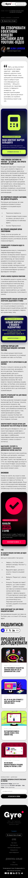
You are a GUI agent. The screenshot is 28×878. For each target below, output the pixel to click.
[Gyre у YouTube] (6, 873)
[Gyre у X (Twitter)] (19, 873)
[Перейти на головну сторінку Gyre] (14, 815)
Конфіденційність (20, 868)
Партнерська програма (13, 870)
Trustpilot (14, 831)
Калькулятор (14, 850)
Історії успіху (14, 864)
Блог (7, 10)
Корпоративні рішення (14, 847)
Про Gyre (14, 843)
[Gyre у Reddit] (16, 873)
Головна (3, 10)
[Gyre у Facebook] (8, 873)
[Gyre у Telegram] (22, 873)
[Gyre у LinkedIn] (14, 873)
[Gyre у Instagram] (11, 873)
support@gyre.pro (14, 852)
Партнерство (14, 845)
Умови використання (8, 868)
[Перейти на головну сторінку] (8, 4)
